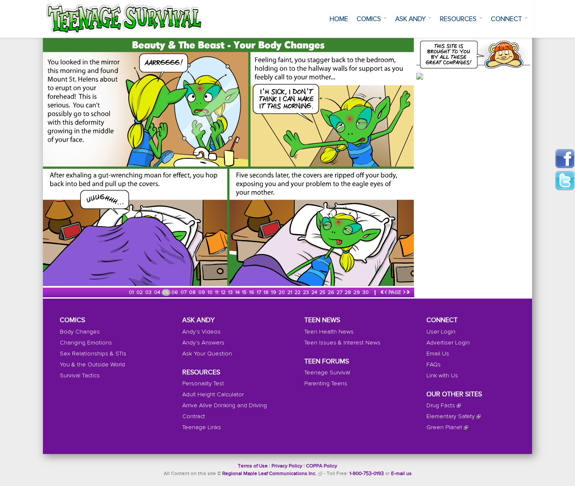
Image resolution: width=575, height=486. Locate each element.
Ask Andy (411, 19)
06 (175, 292)
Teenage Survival (327, 373)
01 (132, 292)
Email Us (437, 354)
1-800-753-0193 (366, 473)
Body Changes (80, 332)
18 (267, 292)
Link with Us (442, 376)
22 (298, 292)
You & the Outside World (92, 365)
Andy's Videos (201, 332)
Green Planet (444, 427)
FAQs (433, 365)
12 (224, 292)
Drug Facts (440, 406)
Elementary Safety (450, 416)
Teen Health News (329, 332)
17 (259, 292)
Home (339, 19)
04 (157, 292)
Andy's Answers (203, 343)
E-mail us (401, 473)
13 (231, 292)
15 (245, 292)
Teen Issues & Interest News (342, 343)
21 (290, 292)
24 (314, 292)
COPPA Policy (321, 466)
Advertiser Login (448, 343)
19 (274, 292)
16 (252, 292)
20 (282, 292)
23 (306, 292)
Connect (507, 19)
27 (340, 292)
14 (238, 292)
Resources (459, 19)
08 (193, 292)
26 (331, 292)
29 (357, 292)
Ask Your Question (207, 354)
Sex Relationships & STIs (93, 354)
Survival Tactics (80, 376)
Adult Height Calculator (213, 395)
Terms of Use (253, 466)
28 (348, 292)
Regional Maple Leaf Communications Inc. (269, 473)
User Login (440, 332)
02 (140, 292)
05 (166, 292)
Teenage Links (201, 427)
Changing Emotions (86, 343)
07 (184, 292)
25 (323, 292)
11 (217, 292)
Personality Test (203, 384)
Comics (370, 19)
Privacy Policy (287, 466)
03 (149, 292)
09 (202, 292)
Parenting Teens (325, 384)
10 (211, 292)
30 (366, 292)
